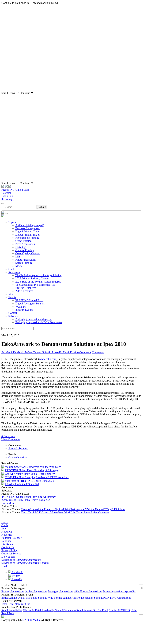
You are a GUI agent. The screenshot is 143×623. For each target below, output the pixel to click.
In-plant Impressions (36, 591)
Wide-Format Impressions (88, 591)
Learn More (7, 503)
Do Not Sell (8, 556)
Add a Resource (24, 290)
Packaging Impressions (60, 591)
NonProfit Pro (22, 603)
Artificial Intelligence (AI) (29, 225)
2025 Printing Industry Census (32, 278)
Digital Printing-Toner (27, 231)
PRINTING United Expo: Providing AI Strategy (31, 470)
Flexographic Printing (27, 237)
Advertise (6, 534)
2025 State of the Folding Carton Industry (38, 281)
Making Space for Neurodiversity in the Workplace (33, 466)
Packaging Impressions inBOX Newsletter (38, 322)
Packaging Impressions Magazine (33, 319)
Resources (14, 272)
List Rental (7, 544)
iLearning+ (7, 199)
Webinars (20, 306)
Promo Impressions (113, 591)
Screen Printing (23, 262)
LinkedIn (16, 579)
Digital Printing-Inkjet (27, 234)
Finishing (20, 247)
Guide (11, 269)
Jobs (3, 528)
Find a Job (7, 196)
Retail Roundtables (11, 610)
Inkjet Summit (9, 597)
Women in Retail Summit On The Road (86, 610)
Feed (4, 566)
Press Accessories (25, 244)
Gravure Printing (24, 250)
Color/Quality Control (27, 253)
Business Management (27, 228)
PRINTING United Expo (15, 189)
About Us (6, 531)
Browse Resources (25, 287)
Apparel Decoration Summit (87, 597)
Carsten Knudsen (17, 457)
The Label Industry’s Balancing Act (35, 284)
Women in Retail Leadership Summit (43, 610)
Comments (98, 352)
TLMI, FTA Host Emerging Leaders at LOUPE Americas (37, 477)
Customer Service (11, 553)
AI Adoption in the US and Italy (22, 484)
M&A (18, 265)
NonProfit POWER (119, 610)
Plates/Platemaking (25, 259)
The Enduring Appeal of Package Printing (38, 275)
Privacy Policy (9, 550)
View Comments (10, 439)
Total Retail (7, 603)
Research (6, 192)
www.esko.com (47, 359)
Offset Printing (23, 240)
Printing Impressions (12, 591)
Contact (12, 312)
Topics (12, 222)
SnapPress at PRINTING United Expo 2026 (29, 480)
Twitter (15, 575)
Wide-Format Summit (59, 597)
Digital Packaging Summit (29, 303)
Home (4, 522)
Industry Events (24, 309)
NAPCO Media (31, 619)
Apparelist (130, 591)
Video (11, 294)
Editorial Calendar (11, 537)
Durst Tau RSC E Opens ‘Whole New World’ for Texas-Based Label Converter (65, 512)
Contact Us (7, 547)
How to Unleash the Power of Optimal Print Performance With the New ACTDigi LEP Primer (73, 509)
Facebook (17, 572)
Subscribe (13, 316)
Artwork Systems (18, 448)
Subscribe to (21, 559)
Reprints (6, 540)
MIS (17, 256)
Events (12, 297)
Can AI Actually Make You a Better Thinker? (30, 473)
